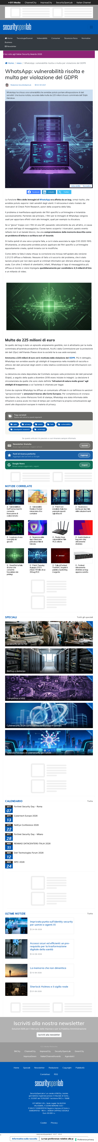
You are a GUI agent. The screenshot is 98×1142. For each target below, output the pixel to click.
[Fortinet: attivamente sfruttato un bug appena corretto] (83, 555)
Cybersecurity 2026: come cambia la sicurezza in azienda (34, 725)
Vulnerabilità (42, 38)
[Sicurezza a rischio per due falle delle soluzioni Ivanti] (83, 497)
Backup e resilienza (16, 671)
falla (51, 424)
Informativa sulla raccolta (24, 1138)
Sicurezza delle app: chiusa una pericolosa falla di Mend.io (37, 540)
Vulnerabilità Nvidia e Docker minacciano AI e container (36, 510)
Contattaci (45, 1074)
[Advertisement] (51, 1007)
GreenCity (79, 1051)
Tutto (90, 801)
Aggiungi (84, 455)
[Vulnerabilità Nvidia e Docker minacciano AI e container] (37, 497)
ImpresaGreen (30, 1056)
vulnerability (66, 424)
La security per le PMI (17, 643)
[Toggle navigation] (91, 27)
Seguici (85, 465)
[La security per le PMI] (49, 633)
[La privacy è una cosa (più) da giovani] (14, 527)
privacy (27, 424)
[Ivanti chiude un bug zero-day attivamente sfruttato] (83, 527)
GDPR (72, 358)
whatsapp (41, 429)
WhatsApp (44, 199)
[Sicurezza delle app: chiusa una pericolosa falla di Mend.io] (37, 527)
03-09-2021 (41, 85)
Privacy (54, 1122)
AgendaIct (69, 1056)
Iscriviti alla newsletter (49, 1034)
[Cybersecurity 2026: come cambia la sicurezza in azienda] (49, 715)
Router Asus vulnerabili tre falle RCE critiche (59, 539)
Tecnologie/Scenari (25, 38)
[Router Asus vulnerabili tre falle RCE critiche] (60, 527)
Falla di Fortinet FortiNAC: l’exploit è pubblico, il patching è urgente (60, 568)
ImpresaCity (46, 2)
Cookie (43, 1122)
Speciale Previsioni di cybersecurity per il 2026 (29, 752)
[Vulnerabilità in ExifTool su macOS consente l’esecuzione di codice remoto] (14, 497)
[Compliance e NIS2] (49, 688)
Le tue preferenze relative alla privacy (60, 1138)
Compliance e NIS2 (16, 698)
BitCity (17, 1051)
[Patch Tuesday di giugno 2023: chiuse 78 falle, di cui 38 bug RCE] (37, 555)
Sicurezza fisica (70, 38)
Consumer (55, 38)
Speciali (26, 1067)
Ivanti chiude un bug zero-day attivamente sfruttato (82, 540)
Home (10, 38)
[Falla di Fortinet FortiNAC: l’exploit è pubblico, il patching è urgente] (60, 555)
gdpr (15, 424)
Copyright (67, 1067)
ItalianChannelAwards (50, 1056)
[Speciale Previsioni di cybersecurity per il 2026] (49, 742)
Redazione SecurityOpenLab (20, 85)
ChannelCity (30, 2)
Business (8, 42)
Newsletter (11, 46)
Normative (86, 38)
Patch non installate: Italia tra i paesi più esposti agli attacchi (59, 510)
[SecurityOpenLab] (17, 27)
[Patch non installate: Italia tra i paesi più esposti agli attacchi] (60, 497)
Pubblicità (80, 1067)
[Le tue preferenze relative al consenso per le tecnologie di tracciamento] (84, 1139)
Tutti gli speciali (85, 617)
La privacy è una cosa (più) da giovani (14, 539)
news (19, 63)
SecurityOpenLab (64, 2)
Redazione (53, 1067)
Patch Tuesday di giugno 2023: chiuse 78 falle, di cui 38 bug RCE (37, 568)
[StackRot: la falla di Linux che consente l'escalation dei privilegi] (14, 555)
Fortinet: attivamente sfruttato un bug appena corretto (81, 568)
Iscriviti (85, 446)
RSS (56, 1074)
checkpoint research (22, 429)
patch (40, 424)
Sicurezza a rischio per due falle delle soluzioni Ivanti (83, 509)
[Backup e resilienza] (49, 661)
